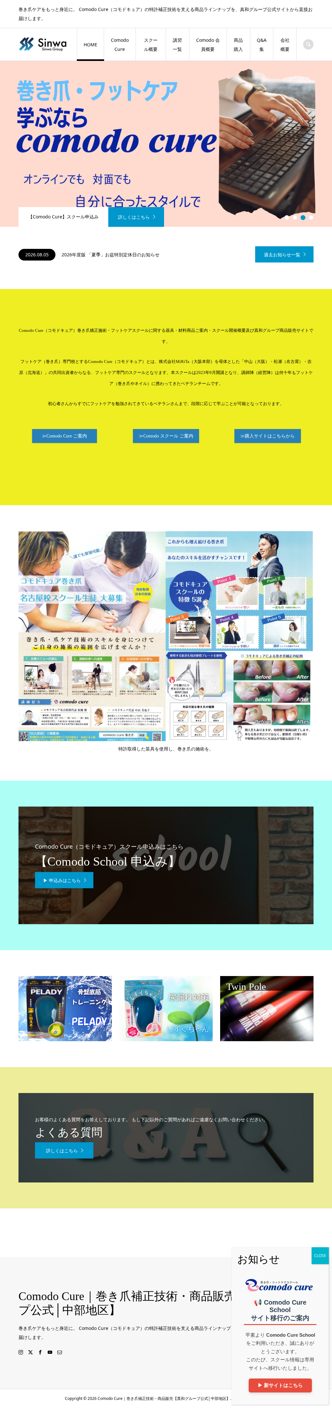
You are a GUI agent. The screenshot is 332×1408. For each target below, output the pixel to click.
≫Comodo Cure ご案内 (64, 436)
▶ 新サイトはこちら (280, 1385)
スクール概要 (151, 44)
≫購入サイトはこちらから (267, 436)
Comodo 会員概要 (208, 44)
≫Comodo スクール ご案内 (166, 436)
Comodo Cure (120, 44)
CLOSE (320, 1255)
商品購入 (238, 44)
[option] (166, 144)
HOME (90, 44)
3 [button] (303, 217)
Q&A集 (262, 44)
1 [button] (287, 217)
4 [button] (311, 217)
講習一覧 (177, 44)
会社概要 (285, 44)
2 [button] (295, 217)
